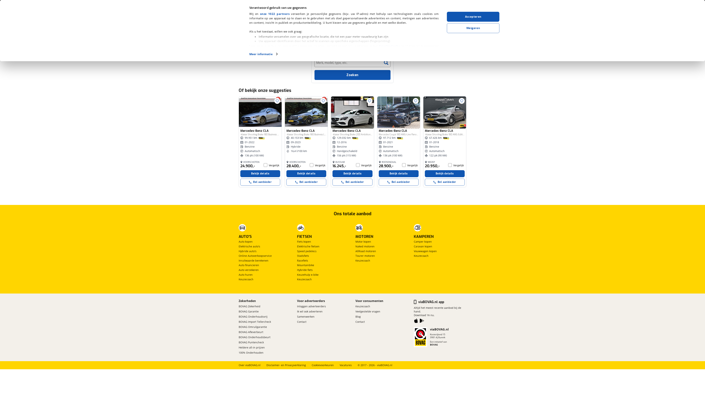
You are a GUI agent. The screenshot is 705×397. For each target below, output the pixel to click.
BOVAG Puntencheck (251, 342)
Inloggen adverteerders (311, 306)
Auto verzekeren (249, 270)
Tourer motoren (365, 255)
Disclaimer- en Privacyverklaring (286, 365)
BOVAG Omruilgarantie (253, 327)
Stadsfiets (303, 255)
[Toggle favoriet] (277, 100)
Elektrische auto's (249, 246)
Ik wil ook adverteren (310, 311)
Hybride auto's (247, 251)
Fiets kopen (304, 241)
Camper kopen (423, 241)
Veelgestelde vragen (367, 311)
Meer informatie (261, 54)
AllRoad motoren (365, 251)
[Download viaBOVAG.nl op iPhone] (416, 321)
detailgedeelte (389, 46)
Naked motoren (365, 246)
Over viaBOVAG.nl (250, 365)
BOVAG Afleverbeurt (251, 332)
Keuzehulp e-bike (308, 274)
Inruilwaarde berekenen (253, 260)
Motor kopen (363, 241)
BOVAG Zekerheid (249, 306)
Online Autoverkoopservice (255, 255)
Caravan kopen (423, 246)
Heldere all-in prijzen (252, 347)
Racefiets (302, 260)
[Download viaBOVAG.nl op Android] (422, 321)
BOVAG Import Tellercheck (255, 321)
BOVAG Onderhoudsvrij (253, 316)
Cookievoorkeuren (323, 365)
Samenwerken (305, 316)
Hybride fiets (305, 270)
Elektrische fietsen (308, 246)
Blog (358, 316)
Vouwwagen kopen (425, 251)
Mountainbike (305, 265)
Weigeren (473, 28)
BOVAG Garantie (249, 311)
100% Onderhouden (251, 352)
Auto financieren (249, 265)
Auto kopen (246, 241)
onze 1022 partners (275, 14)
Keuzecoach (246, 279)
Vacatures (346, 365)
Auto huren (246, 274)
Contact (301, 321)
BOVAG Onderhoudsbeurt (254, 337)
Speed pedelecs (307, 251)
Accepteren (473, 17)
